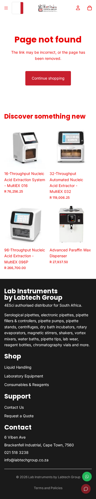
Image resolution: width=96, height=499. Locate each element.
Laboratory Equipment (23, 376)
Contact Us (14, 407)
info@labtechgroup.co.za (26, 460)
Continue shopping (48, 78)
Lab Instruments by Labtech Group (54, 477)
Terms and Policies (48, 488)
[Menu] (6, 8)
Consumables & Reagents (26, 384)
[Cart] (89, 8)
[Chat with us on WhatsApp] (87, 476)
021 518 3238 (16, 452)
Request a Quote (19, 416)
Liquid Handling (17, 367)
